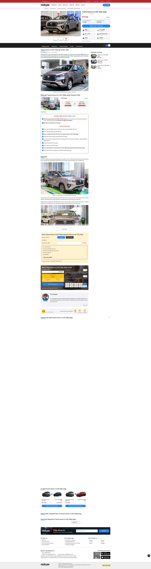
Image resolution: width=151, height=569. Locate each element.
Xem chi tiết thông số (86, 41)
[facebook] (50, 296)
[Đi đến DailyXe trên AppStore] (105, 557)
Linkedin (102, 541)
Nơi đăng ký (44, 240)
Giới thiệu (44, 540)
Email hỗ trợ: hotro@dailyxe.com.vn (49, 554)
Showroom (54, 5)
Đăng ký (104, 530)
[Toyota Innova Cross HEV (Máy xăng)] (94, 62)
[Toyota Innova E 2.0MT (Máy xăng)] (94, 67)
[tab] (55, 39)
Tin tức (83, 5)
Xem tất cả (74, 522)
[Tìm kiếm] (96, 5)
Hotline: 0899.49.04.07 (46, 552)
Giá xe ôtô (65, 5)
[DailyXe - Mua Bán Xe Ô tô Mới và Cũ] (45, 5)
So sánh (108, 17)
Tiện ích (77, 5)
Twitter (90, 543)
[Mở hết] (109, 317)
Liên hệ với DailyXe (45, 544)
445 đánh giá (92, 13)
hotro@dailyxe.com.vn (46, 1)
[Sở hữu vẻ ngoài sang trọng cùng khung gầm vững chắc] (64, 178)
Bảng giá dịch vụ (89, 1)
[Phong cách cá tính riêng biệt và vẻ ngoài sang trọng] (64, 75)
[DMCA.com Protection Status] (106, 565)
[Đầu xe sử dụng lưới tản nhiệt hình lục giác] (64, 221)
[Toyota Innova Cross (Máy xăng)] (94, 56)
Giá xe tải (71, 5)
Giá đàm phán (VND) (46, 243)
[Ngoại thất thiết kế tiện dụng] (61, 23)
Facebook (91, 540)
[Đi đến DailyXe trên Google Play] (105, 553)
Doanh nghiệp (69, 237)
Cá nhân (61, 237)
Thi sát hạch (108, 1)
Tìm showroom (96, 1)
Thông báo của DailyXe (69, 544)
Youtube (90, 541)
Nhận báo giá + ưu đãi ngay (96, 26)
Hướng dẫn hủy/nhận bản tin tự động (72, 543)
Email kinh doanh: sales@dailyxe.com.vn (65, 554)
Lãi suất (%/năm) (68, 276)
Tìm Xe (59, 5)
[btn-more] (109, 45)
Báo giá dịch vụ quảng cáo (70, 540)
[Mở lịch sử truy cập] (101, 5)
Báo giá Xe (106, 5)
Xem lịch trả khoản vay (53, 284)
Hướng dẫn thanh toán (69, 541)
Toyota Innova (71, 54)
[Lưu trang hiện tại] (98, 5)
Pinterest (102, 540)
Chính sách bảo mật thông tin (47, 543)
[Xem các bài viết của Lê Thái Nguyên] (45, 297)
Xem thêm (64, 229)
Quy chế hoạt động (45, 541)
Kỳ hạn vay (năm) (68, 282)
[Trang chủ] (41, 8)
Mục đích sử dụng (45, 237)
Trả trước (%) (67, 270)
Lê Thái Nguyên (44, 52)
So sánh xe (102, 1)
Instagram (103, 543)
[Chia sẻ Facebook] (106, 45)
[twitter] (52, 296)
